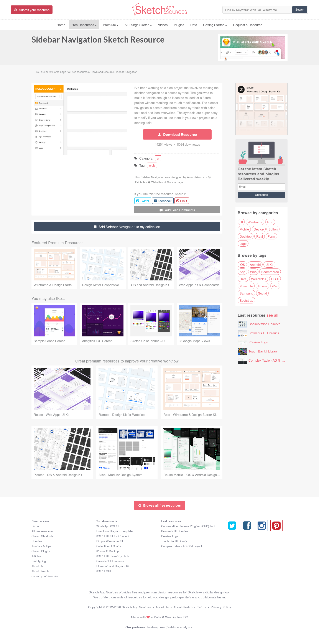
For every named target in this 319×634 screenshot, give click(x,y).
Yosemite (246, 286)
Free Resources (83, 24)
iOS (242, 264)
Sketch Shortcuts (42, 536)
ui (158, 158)
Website (156, 182)
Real (259, 236)
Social (262, 293)
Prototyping (38, 561)
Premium (110, 24)
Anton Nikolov (196, 177)
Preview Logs (258, 342)
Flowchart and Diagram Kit (113, 566)
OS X (275, 279)
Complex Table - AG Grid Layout (271, 360)
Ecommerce (270, 271)
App (242, 271)
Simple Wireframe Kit (109, 541)
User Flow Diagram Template (114, 531)
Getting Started (214, 24)
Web (253, 271)
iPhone (262, 286)
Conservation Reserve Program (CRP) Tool (279, 323)
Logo (243, 243)
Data (193, 24)
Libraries (36, 541)
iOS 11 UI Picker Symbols (113, 556)
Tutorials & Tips (41, 546)
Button (273, 229)
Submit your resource (44, 576)
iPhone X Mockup (107, 551)
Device (259, 229)
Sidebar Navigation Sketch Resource (97, 39)
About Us (37, 566)
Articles (36, 556)
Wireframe (255, 222)
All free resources (42, 531)
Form (271, 236)
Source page (175, 182)
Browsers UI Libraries (263, 333)
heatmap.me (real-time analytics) (170, 627)
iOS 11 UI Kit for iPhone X (113, 536)
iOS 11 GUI (103, 571)
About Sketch (40, 571)
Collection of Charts (108, 546)
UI (241, 222)
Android (255, 264)
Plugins (179, 24)
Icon (270, 222)
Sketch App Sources (136, 607)
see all (272, 315)
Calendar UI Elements (110, 561)
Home (61, 24)
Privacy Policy (221, 607)
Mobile (244, 229)
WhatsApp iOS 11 (107, 526)
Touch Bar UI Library (263, 351)
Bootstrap (246, 300)
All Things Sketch (137, 24)
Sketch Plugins (41, 551)
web (152, 165)
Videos (163, 24)
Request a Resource (247, 24)
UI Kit (269, 264)
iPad (275, 286)
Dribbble (140, 182)
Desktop (246, 236)
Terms (201, 607)
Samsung (246, 293)
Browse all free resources (162, 505)
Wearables (258, 279)
